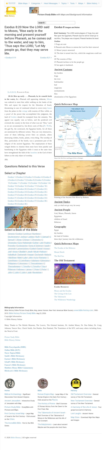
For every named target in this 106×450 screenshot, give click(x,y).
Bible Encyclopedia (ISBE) (15, 347)
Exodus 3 (29, 177)
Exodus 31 (12, 198)
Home (7, 390)
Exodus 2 (20, 177)
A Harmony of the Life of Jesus (84, 407)
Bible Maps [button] (23, 3)
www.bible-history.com (83, 310)
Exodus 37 (32, 201)
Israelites (33, 153)
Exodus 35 (12, 201)
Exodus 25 (32, 192)
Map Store (75, 417)
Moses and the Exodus (62, 291)
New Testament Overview (82, 401)
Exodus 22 (42, 189)
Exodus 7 (21, 180)
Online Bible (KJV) (12, 350)
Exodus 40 (22, 204)
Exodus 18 (42, 186)
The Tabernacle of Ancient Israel (51, 413)
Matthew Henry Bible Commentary (19, 368)
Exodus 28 (22, 195)
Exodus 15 (12, 186)
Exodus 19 (12, 189)
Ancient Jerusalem (12, 401)
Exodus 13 (35, 183)
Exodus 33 (32, 198)
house (49, 108)
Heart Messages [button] (51, 3)
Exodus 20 (22, 189)
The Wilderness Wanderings (64, 300)
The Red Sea (59, 256)
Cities (12, 419)
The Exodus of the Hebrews (64, 248)
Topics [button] (64, 3)
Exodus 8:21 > (46, 58)
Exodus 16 (22, 186)
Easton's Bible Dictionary (15, 359)
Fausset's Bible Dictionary (15, 365)
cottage (24, 111)
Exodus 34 (42, 198)
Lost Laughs (76, 413)
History (74, 390)
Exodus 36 (22, 201)
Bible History (16, 437)
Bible (40, 390)
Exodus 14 (45, 183)
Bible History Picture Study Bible (22, 313)
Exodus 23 (12, 192)
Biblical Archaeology (13, 394)
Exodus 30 (42, 195)
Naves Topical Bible (12, 353)
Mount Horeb (59, 252)
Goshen (14, 117)
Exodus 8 (30, 180)
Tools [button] (72, 3)
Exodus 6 (12, 180)
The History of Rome (46, 403)
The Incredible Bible (13, 423)
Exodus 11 (15, 183)
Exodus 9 (39, 180)
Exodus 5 (47, 177)
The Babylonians (45, 424)
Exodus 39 (12, 204)
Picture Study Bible (12, 407)
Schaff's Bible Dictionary (15, 362)
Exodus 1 (11, 177)
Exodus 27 (12, 195)
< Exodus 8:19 (10, 58)
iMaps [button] (81, 3)
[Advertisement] (28, 73)
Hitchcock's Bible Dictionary (16, 371)
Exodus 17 (32, 186)
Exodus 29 (32, 195)
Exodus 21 (32, 189)
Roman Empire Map (46, 394)
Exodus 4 (38, 177)
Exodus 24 (22, 192)
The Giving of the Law (63, 294)
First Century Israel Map (14, 413)
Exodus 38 (42, 201)
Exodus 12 (25, 183)
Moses (49, 99)
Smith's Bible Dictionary (14, 356)
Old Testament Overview (81, 394)
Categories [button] (36, 3)
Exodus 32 (22, 198)
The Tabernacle (60, 297)
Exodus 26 (42, 192)
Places (55, 400)
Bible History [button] (92, 3)
